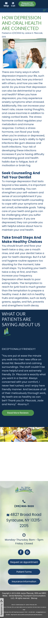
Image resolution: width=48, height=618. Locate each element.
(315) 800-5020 (24, 506)
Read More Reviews (18, 412)
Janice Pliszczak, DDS (29, 593)
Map (6, 5)
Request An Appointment (27, 4)
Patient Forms (24, 571)
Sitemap (34, 598)
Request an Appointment (24, 562)
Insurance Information (24, 581)
